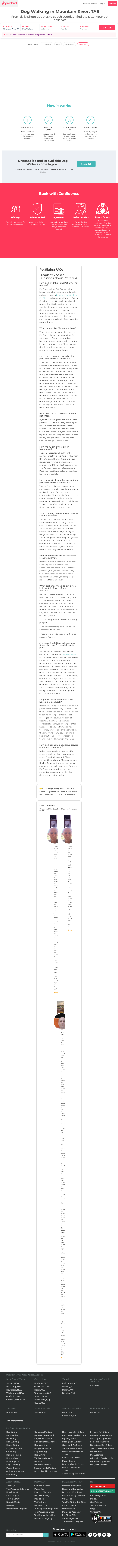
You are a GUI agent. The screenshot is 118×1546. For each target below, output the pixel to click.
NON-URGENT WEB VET (102, 1491)
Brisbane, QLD (41, 1383)
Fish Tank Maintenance (45, 1442)
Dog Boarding (13, 1465)
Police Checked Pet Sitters (71, 1468)
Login (102, 4)
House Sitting (12, 1445)
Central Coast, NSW (15, 1400)
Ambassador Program (72, 1522)
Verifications (40, 1502)
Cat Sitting (11, 1451)
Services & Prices (42, 1486)
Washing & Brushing (44, 1458)
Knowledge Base (98, 1495)
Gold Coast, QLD (42, 1386)
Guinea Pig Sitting (15, 1471)
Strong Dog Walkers (71, 1442)
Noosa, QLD (40, 1390)
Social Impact (12, 1495)
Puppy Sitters (68, 1461)
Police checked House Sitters (72, 1453)
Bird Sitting (39, 1455)
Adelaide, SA (40, 1412)
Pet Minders (96, 1451)
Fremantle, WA (69, 1416)
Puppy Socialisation (43, 1448)
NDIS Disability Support (45, 1471)
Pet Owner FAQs (42, 1495)
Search (108, 28)
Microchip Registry (43, 1518)
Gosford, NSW (13, 1396)
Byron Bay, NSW (14, 1386)
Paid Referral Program (16, 1508)
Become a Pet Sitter (71, 1486)
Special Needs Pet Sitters (102, 1448)
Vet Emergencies (70, 1518)
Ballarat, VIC (68, 1390)
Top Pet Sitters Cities (44, 1512)
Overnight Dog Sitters (100, 1438)
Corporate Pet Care (43, 1432)
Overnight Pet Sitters (72, 1445)
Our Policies (96, 1502)
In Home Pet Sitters (99, 1432)
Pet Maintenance (42, 1465)
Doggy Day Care (14, 1448)
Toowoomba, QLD (42, 1393)
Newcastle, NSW (14, 1390)
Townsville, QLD (41, 1396)
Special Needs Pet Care (45, 1468)
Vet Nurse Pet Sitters (72, 1448)
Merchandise (68, 1508)
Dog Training (40, 1451)
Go (46, 1535)
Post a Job (86, 164)
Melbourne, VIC (69, 1383)
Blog (92, 1508)
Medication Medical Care (74, 1435)
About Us (10, 1486)
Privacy (93, 1499)
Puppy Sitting (13, 1468)
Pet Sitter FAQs (69, 1515)
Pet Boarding (12, 1435)
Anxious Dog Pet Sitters (73, 1473)
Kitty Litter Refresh (43, 1438)
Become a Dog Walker (73, 1489)
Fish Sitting (11, 1474)
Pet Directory (40, 1505)
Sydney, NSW (12, 1383)
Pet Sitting (11, 1438)
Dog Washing (41, 1445)
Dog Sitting (11, 1432)
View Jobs (67, 1499)
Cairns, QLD (40, 1403)
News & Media (13, 1502)
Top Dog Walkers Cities (45, 1515)
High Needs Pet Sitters (73, 1432)
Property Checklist (43, 1492)
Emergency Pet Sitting (101, 1435)
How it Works (12, 1492)
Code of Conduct (70, 1505)
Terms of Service (98, 1505)
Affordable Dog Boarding (102, 1458)
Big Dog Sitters (69, 1438)
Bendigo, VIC (68, 1393)
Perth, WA (67, 1412)
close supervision (70, 654)
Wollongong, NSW (15, 1393)
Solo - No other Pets (99, 1442)
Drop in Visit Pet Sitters (73, 1464)
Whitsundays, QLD (43, 1400)
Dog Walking (12, 1442)
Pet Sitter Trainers (98, 1465)
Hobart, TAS (12, 1412)
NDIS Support (13, 1461)
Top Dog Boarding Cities (46, 1508)
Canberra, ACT (97, 1385)
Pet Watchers (96, 1455)
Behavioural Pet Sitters (101, 1445)
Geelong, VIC (68, 1386)
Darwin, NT (95, 1412)
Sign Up (112, 3)
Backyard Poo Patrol (44, 1435)
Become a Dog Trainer (72, 1492)
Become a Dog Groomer (73, 1495)
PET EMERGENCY (99, 1486)
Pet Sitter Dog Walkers (101, 1461)
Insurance (39, 1499)
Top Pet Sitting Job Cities (74, 1502)
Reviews (10, 1505)
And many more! (14, 1421)
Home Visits (12, 1458)
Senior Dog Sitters (71, 1458)
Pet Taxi (38, 1461)
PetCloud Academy (71, 1512)
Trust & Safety (12, 1499)
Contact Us (95, 1512)
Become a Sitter (90, 3)
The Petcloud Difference (17, 1489)
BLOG (108, 1534)
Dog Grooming (13, 1455)
